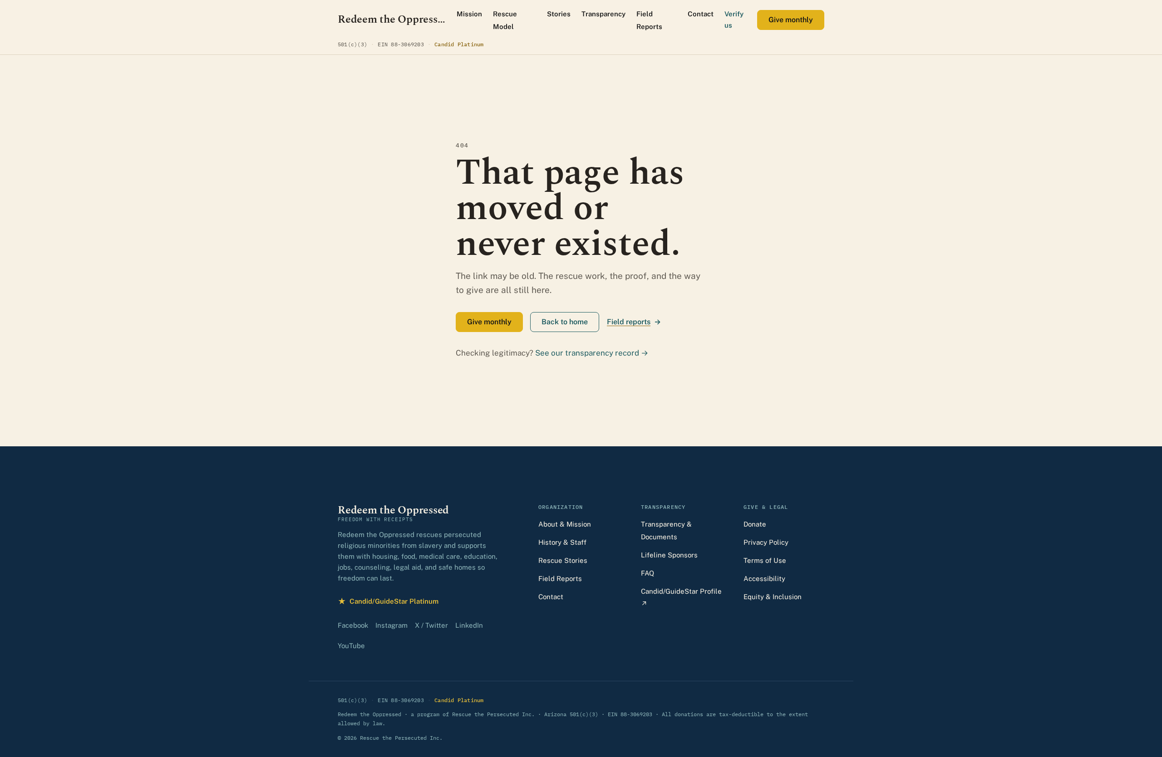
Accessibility (764, 578)
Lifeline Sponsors (669, 555)
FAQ (647, 573)
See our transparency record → (591, 352)
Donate (754, 524)
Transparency (603, 14)
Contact (701, 14)
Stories (559, 14)
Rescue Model (505, 20)
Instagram (391, 625)
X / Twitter (431, 625)
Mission (469, 14)
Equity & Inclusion (772, 597)
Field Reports (649, 20)
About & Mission (564, 524)
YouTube (351, 646)
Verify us (733, 19)
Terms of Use (764, 560)
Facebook (353, 625)
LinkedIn (469, 625)
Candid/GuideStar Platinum (388, 602)
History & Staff (562, 542)
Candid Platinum (459, 44)
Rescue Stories (562, 560)
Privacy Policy (765, 542)
